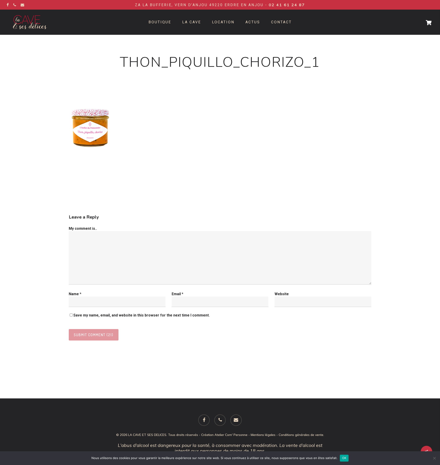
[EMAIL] (22, 4)
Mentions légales (263, 435)
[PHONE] (14, 4)
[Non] (434, 458)
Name (75, 294)
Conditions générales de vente (301, 435)
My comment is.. (83, 228)
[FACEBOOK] (8, 4)
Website (282, 294)
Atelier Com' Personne (231, 435)
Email (177, 294)
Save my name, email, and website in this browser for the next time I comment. (141, 315)
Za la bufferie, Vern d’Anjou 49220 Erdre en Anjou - (220, 5)
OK (344, 458)
